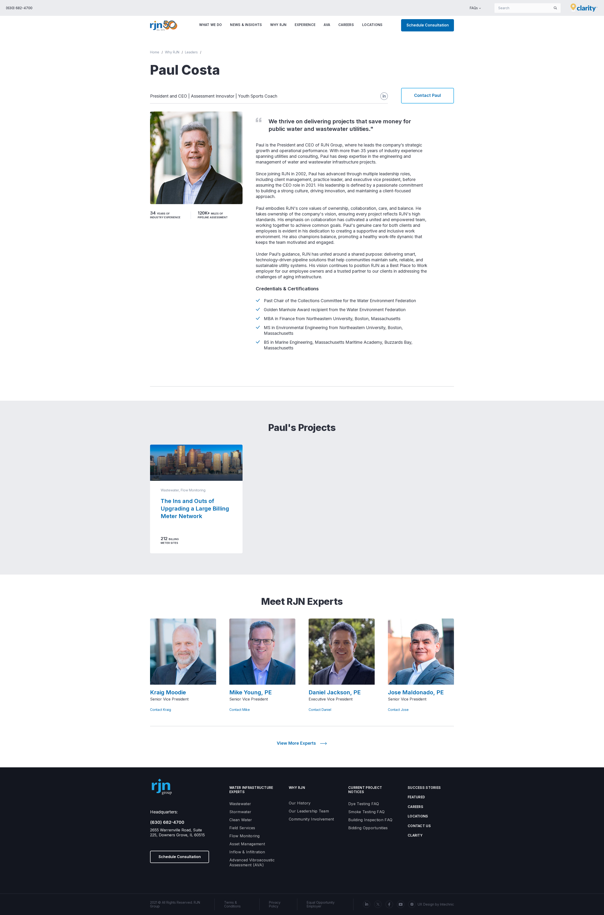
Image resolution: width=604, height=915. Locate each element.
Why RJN (278, 25)
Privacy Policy (275, 904)
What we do (210, 25)
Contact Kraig (160, 710)
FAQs (474, 8)
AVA (327, 25)
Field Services (242, 827)
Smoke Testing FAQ (366, 811)
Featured (416, 797)
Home (154, 52)
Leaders (191, 52)
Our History (300, 803)
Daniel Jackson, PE (335, 692)
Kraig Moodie (168, 692)
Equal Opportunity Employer (321, 904)
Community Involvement (311, 819)
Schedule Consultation (428, 25)
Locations (372, 25)
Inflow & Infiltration (247, 852)
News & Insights (246, 25)
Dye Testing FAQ (363, 803)
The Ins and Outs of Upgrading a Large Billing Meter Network (195, 509)
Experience (305, 25)
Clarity (415, 835)
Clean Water (240, 819)
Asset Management (247, 844)
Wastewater (240, 803)
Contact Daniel (320, 710)
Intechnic (447, 904)
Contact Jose (398, 710)
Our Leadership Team (309, 811)
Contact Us (419, 826)
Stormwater (240, 811)
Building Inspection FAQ (370, 819)
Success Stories (424, 788)
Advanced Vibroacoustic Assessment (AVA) (252, 862)
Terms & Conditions (232, 904)
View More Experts (296, 743)
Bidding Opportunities (368, 827)
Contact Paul (427, 95)
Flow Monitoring (244, 835)
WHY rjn (297, 788)
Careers (346, 25)
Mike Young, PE (250, 692)
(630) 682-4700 (19, 8)
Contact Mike (239, 710)
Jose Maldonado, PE (416, 692)
